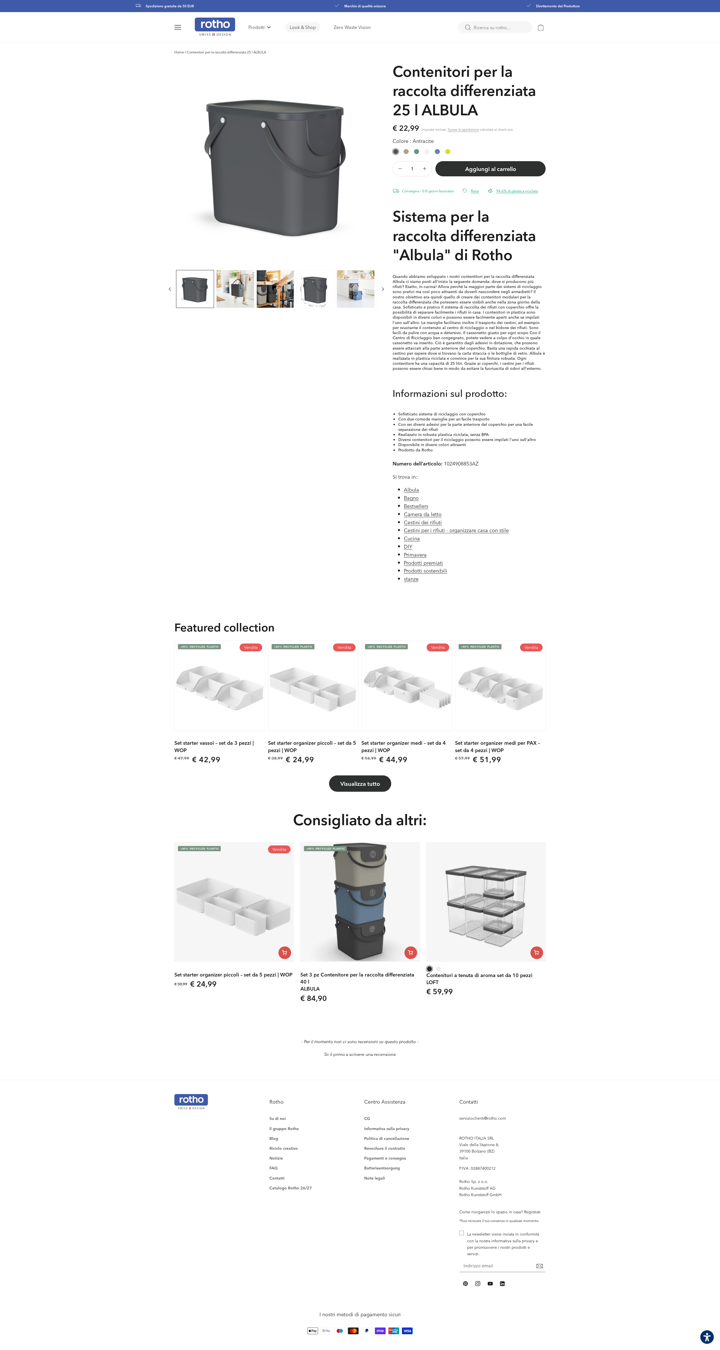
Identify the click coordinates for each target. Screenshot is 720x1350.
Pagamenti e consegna (385, 1158)
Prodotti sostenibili (425, 570)
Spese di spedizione (463, 129)
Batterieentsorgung (382, 1168)
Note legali (374, 1178)
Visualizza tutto (360, 783)
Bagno (411, 497)
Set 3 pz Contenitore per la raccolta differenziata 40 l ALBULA (357, 981)
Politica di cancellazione (386, 1138)
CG (367, 1118)
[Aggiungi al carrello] (284, 952)
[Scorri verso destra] (383, 289)
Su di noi (277, 1118)
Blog (273, 1138)
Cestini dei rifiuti (423, 522)
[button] (184, 27)
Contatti (277, 1178)
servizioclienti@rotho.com (482, 1118)
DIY (408, 546)
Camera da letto (423, 514)
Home (179, 52)
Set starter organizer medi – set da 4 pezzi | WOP (403, 746)
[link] (541, 27)
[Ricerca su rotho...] (468, 27)
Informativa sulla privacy (386, 1128)
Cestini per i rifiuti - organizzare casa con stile (456, 530)
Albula (411, 489)
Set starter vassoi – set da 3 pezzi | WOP (214, 746)
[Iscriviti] (539, 1266)
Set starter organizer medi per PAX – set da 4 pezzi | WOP (497, 746)
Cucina (412, 538)
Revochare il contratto (384, 1148)
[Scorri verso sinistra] (170, 289)
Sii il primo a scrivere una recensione (360, 1054)
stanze (411, 578)
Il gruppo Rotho (284, 1128)
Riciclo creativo (283, 1148)
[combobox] (495, 27)
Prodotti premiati (423, 562)
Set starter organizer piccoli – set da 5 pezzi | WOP (312, 746)
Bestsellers (416, 506)
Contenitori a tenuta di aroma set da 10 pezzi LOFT (479, 978)
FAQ (273, 1168)
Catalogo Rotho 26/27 (290, 1188)
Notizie (276, 1158)
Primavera (415, 554)
